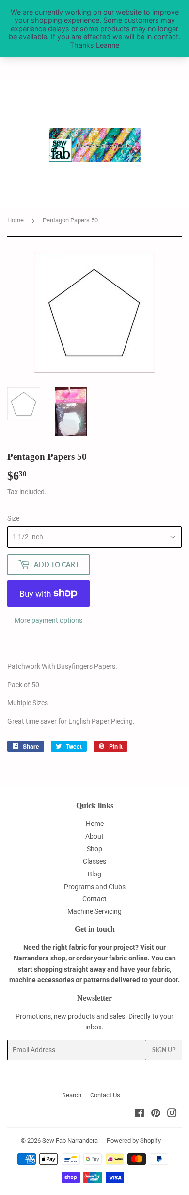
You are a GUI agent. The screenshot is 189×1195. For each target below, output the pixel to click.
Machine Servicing (94, 911)
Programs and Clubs (95, 887)
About (94, 836)
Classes (94, 861)
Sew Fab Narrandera (70, 1140)
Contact (94, 899)
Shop (94, 849)
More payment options (48, 620)
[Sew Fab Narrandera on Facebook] (139, 1114)
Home (15, 220)
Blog (94, 874)
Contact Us (105, 1095)
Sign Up (163, 1050)
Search (71, 1095)
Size (13, 518)
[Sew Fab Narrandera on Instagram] (172, 1114)
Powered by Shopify (134, 1140)
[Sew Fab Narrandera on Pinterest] (156, 1114)
